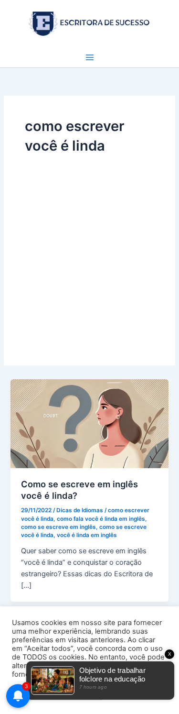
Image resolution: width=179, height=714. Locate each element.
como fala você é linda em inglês (101, 519)
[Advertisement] (89, 250)
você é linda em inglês (87, 535)
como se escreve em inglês (58, 527)
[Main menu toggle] (90, 57)
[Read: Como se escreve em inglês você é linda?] (89, 423)
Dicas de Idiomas (79, 510)
